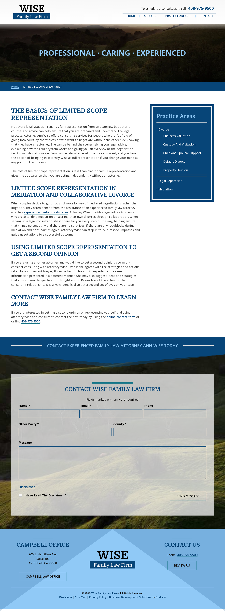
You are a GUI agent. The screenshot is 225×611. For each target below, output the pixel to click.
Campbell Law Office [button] (43, 576)
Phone (148, 406)
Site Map (80, 597)
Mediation (165, 189)
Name (24, 406)
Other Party (29, 424)
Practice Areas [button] (176, 16)
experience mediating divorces (46, 212)
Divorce (163, 129)
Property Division (175, 170)
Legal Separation (170, 181)
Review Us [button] (182, 565)
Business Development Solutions (130, 597)
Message (25, 442)
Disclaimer (27, 487)
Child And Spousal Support (182, 153)
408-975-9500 (201, 8)
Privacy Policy (97, 597)
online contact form (121, 317)
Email (86, 406)
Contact (206, 16)
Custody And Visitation (179, 144)
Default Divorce (174, 161)
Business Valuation (176, 136)
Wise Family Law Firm (104, 593)
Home (131, 16)
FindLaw (160, 597)
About (149, 16)
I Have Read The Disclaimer (45, 495)
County (120, 424)
